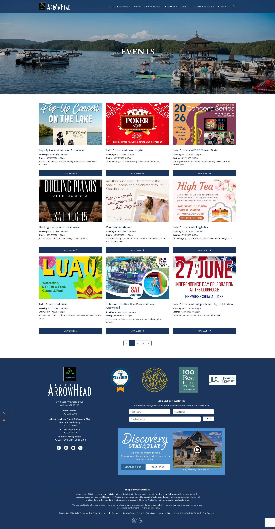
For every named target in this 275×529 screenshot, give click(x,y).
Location (169, 6)
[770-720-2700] (234, 6)
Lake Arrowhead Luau (53, 304)
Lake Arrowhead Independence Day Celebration (203, 304)
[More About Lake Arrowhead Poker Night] (137, 123)
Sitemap (115, 513)
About (185, 6)
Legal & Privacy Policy (132, 513)
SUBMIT (208, 418)
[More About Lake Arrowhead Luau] (70, 277)
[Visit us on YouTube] (73, 448)
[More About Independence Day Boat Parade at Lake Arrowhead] (137, 277)
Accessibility (164, 513)
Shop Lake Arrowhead (137, 489)
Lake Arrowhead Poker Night (124, 150)
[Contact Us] (4, 420)
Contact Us (158, 467)
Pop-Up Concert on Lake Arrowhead (62, 150)
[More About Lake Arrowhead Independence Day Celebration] (204, 277)
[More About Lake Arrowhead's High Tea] (204, 200)
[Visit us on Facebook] (59, 448)
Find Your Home (118, 6)
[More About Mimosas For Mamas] (137, 200)
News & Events (203, 6)
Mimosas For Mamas (118, 227)
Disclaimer (150, 513)
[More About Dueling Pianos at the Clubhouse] (70, 200)
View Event (70, 173)
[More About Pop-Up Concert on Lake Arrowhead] (70, 123)
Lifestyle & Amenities (147, 6)
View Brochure (133, 467)
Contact (223, 6)
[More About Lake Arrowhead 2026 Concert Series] (204, 123)
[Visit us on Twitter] (66, 448)
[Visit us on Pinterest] (80, 448)
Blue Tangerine (209, 513)
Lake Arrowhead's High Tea (190, 227)
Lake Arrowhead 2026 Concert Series (196, 150)
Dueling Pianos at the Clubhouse (59, 227)
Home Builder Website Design (187, 513)
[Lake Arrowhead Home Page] (63, 6)
